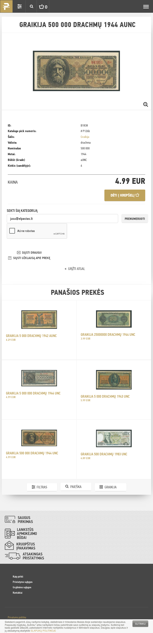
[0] (38, 6)
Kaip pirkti (18, 576)
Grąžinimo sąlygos (22, 587)
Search (31, 6)
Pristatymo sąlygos (22, 581)
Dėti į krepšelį (123, 195)
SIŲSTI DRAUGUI (32, 252)
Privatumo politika (17, 617)
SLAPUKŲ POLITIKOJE (43, 630)
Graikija (85, 137)
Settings (20, 6)
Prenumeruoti (135, 219)
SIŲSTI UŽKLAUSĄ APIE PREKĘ (31, 258)
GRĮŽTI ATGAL (76, 269)
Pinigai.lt (6, 6)
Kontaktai (17, 592)
